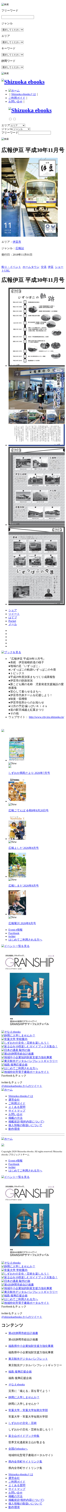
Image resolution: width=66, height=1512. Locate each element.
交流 (43, 266)
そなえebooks (16, 1384)
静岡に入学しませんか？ (23, 1397)
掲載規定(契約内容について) (26, 1121)
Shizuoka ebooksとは (23, 94)
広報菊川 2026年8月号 (22, 923)
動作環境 (14, 1128)
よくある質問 (16, 1107)
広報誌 (19, 248)
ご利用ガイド (16, 97)
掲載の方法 (15, 1117)
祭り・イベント (11, 266)
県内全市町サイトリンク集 (25, 1461)
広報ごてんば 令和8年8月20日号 (28, 810)
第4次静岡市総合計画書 (23, 1333)
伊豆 (51, 266)
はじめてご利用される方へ (25, 939)
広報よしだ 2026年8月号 (23, 847)
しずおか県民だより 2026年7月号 (29, 772)
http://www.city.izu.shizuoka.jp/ (46, 717)
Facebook (13, 933)
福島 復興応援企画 (20, 1371)
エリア (5, 125)
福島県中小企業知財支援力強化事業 (31, 1345)
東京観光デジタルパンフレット (28, 1358)
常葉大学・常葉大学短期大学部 (28, 1410)
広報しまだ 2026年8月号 (23, 885)
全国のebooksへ (18, 1448)
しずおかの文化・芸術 (22, 1423)
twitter (11, 936)
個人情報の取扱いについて (25, 1125)
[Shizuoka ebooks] (23, 82)
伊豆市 (17, 241)
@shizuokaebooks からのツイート (21, 1086)
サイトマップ (16, 1110)
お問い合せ (15, 101)
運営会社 (14, 1099)
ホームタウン (31, 266)
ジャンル (7, 128)
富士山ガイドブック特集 (23, 1435)
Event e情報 (15, 929)
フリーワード (9, 132)
